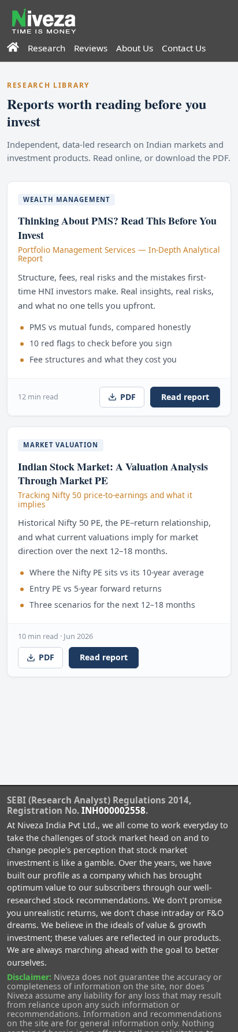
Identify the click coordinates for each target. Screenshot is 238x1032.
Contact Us (184, 48)
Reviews (90, 48)
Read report (185, 396)
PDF (128, 396)
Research (46, 48)
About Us (134, 48)
